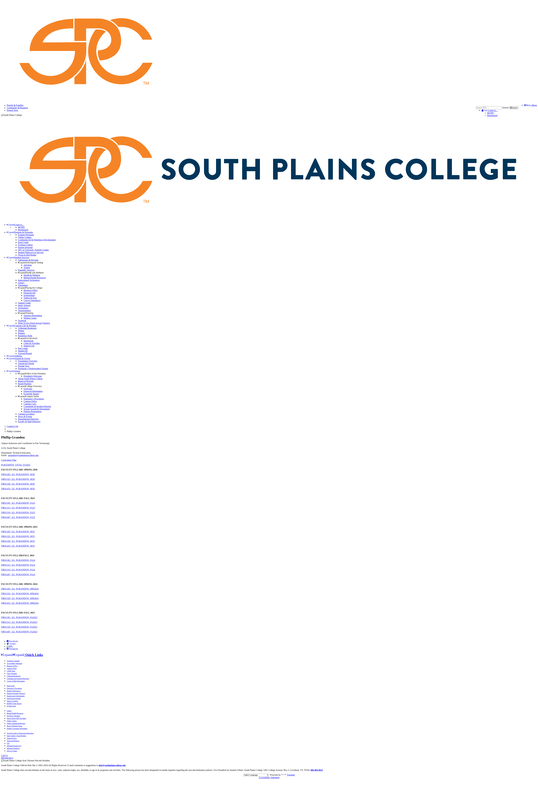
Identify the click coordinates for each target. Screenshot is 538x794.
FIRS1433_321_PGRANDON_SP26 (18, 489)
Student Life (29, 346)
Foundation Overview (27, 361)
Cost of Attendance (32, 300)
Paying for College (30, 288)
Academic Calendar (13, 661)
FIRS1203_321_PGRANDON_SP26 (18, 474)
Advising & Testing (31, 262)
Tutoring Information (33, 315)
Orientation (23, 285)
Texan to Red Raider (27, 255)
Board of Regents (25, 381)
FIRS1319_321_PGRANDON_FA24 (18, 570)
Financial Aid (29, 293)
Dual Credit (23, 242)
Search (505, 107)
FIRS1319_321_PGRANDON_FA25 (18, 512)
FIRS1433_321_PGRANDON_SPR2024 (20, 603)
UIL (8, 743)
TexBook (22, 320)
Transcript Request (13, 741)
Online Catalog (24, 237)
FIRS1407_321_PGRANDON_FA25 (18, 517)
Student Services (18, 257)
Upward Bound (25, 353)
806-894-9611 (316, 770)
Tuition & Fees (30, 298)
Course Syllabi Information (16, 681)
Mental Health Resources (35, 277)
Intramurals (28, 341)
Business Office (31, 290)
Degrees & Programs (20, 232)
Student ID (23, 351)
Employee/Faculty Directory (16, 693)
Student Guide (24, 303)
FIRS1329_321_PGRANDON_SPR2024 (20, 598)
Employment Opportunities (16, 696)
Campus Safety (29, 396)
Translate (291, 775)
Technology (23, 308)
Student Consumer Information (17, 729)
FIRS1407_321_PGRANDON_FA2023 (19, 632)
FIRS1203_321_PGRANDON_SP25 (18, 531)
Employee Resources (14, 691)
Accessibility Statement (14, 663)
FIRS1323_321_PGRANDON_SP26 (18, 479)
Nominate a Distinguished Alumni (33, 368)
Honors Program (25, 247)
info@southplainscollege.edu (112, 765)
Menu (531, 105)
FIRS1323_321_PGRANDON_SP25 (18, 536)
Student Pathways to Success (31, 252)
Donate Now (12, 110)
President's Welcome (33, 376)
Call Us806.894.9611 (7, 756)
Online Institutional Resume (16, 723)
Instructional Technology (29, 280)
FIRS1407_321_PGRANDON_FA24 (18, 574)
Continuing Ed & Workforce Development (37, 240)
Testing (27, 267)
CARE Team (11, 671)
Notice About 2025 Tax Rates (16, 718)
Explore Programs (26, 235)
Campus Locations (26, 414)
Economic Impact (31, 394)
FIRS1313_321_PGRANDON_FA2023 (19, 622)
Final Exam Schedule (14, 698)
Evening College (25, 245)
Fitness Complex (12, 701)
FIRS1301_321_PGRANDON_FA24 (18, 560)
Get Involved (28, 338)
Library (21, 283)
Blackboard (492, 115)
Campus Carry (30, 404)
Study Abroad (24, 305)
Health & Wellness (32, 275)
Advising (28, 265)
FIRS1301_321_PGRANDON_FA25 (18, 503)
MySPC (490, 113)
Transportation (24, 310)
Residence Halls (25, 336)
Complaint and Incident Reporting (18, 679)
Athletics (15, 356)
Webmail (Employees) (14, 746)
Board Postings (24, 383)
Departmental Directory (28, 419)
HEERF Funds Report (14, 704)
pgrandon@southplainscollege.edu (23, 455)
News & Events (25, 416)
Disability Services (26, 270)
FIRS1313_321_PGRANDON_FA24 (18, 565)
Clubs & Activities (32, 343)
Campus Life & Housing (22, 325)
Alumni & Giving (19, 358)
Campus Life (12, 426)
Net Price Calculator (13, 716)
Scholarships (29, 295)
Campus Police (30, 401)
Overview (28, 389)
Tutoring (26, 313)
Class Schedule (12, 674)
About (14, 371)
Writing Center (30, 318)
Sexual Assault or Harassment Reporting (20, 733)
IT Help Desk (11, 706)
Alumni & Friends (26, 363)
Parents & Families (15, 105)
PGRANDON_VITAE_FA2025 (15, 465)
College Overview (30, 386)
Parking (21, 333)
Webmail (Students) (13, 748)
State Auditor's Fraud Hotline (16, 736)
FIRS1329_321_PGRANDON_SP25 (18, 541)
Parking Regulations (32, 411)
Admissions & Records (28, 260)
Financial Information (33, 391)
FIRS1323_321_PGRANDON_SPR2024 (20, 593)
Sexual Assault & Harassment (37, 409)
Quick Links (22, 655)
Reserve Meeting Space (14, 726)
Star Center (23, 348)
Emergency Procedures (34, 399)
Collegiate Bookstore (27, 328)
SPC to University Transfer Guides (33, 250)
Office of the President (32, 373)
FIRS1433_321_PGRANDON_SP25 (18, 546)
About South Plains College (30, 378)
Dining (21, 330)
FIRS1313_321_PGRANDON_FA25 (18, 508)
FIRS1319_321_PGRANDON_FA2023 (19, 627)
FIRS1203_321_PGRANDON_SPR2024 (20, 589)
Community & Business (17, 108)
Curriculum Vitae (8, 460)
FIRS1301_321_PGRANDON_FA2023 (19, 617)
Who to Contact (12, 751)
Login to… (490, 110)
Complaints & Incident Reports (37, 406)
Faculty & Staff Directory (29, 421)
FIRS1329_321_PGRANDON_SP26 (18, 484)
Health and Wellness (31, 272)
